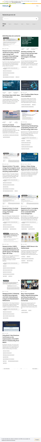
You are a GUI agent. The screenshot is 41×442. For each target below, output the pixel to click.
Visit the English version (16, 2)
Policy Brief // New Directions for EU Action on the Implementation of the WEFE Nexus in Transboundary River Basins (11, 339)
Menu (37, 5)
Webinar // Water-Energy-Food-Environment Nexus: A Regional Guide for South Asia (29, 168)
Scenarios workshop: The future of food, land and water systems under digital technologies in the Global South (29, 55)
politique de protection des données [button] (8, 440)
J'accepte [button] (37, 439)
